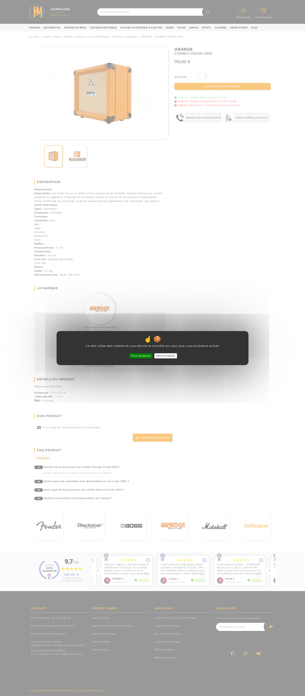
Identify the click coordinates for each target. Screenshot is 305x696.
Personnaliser (165, 355)
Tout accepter (141, 355)
